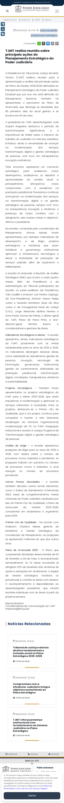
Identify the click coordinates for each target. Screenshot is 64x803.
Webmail (12, 754)
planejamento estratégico (44, 35)
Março (48, 19)
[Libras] (3, 24)
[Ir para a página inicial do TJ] (16, 769)
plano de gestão (49, 30)
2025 (37, 19)
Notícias (26, 19)
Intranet (55, 754)
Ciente (32, 795)
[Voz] (3, 29)
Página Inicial (10, 19)
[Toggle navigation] (57, 11)
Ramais (34, 754)
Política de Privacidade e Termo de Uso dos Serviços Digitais (28, 787)
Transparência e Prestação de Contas (35, 2)
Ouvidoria (17, 2)
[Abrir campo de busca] (8, 11)
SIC (49, 2)
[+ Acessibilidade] (3, 34)
